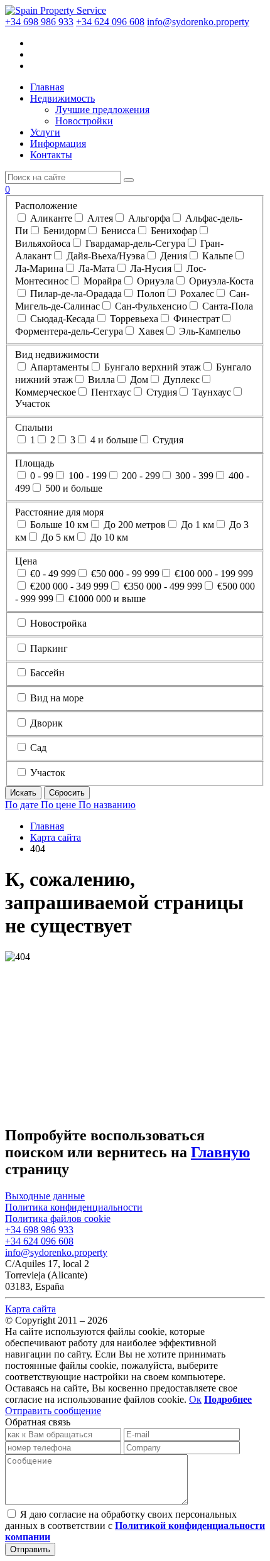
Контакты (51, 154)
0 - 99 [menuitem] (40, 475)
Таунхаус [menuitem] (210, 392)
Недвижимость (62, 98)
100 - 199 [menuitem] (86, 475)
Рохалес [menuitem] (196, 293)
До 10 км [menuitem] (107, 537)
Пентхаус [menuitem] (110, 392)
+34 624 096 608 (110, 21)
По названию (107, 804)
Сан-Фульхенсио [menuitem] (149, 306)
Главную (220, 1152)
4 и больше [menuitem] (113, 440)
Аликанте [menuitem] (50, 218)
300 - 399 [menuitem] (193, 475)
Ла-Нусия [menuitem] (149, 268)
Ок (195, 1399)
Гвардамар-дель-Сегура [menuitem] (134, 243)
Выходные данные (45, 1196)
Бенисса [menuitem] (117, 230)
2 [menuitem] (51, 440)
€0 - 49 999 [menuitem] (52, 573)
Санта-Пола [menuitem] (226, 306)
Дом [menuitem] (137, 379)
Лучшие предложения (102, 109)
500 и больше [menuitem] (72, 488)
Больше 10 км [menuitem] (58, 524)
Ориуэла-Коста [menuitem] (220, 281)
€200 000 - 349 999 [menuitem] (68, 586)
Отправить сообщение (53, 1410)
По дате (23, 804)
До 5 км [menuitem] (57, 537)
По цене (59, 804)
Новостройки (84, 121)
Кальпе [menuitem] (216, 256)
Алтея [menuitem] (99, 218)
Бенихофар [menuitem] (172, 230)
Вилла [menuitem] (100, 379)
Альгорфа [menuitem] (148, 218)
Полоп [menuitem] (149, 293)
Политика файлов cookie (58, 1218)
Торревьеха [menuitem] (132, 318)
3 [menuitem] (71, 440)
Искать (23, 792)
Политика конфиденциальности (74, 1207)
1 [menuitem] (31, 440)
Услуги (45, 132)
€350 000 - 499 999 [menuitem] (161, 586)
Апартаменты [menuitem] (58, 367)
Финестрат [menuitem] (195, 318)
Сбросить (67, 792)
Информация (58, 143)
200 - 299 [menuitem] (139, 475)
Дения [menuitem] (172, 256)
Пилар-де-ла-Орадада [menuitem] (75, 293)
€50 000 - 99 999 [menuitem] (124, 573)
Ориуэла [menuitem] (154, 281)
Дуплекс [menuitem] (180, 379)
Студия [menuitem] (160, 392)
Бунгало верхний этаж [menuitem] (151, 367)
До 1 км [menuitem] (196, 524)
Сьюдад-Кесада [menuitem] (61, 318)
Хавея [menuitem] (150, 331)
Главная (47, 87)
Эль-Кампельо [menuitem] (208, 331)
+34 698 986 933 (39, 21)
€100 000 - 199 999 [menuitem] (212, 573)
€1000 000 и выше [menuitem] (106, 598)
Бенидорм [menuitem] (63, 230)
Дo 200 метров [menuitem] (133, 524)
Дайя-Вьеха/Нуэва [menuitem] (104, 256)
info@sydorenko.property (198, 21)
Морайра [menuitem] (101, 281)
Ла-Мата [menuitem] (95, 268)
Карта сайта (30, 1309)
